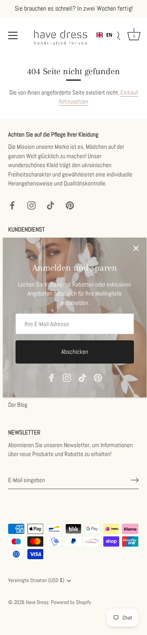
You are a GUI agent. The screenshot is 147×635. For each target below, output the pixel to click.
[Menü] (13, 35)
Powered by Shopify (71, 602)
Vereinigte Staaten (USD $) (36, 581)
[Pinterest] (98, 377)
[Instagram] (67, 377)
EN (109, 35)
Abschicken (74, 351)
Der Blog (17, 404)
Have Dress (37, 602)
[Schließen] (136, 248)
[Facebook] (51, 377)
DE (109, 41)
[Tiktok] (82, 377)
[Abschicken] (135, 480)
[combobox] (104, 35)
